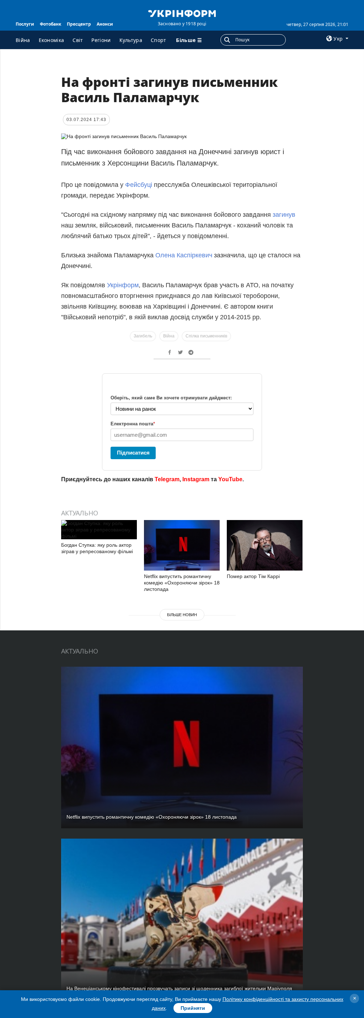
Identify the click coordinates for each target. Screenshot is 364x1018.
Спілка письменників (206, 336)
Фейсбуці (138, 184)
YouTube (230, 479)
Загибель (143, 336)
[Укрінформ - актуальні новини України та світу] (181, 13)
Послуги (25, 24)
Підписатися (133, 453)
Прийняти (193, 1008)
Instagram (195, 479)
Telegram (167, 479)
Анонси (105, 24)
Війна (23, 40)
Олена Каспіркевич (183, 255)
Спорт (158, 40)
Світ (78, 40)
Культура (130, 40)
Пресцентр (79, 24)
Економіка (51, 40)
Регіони (101, 40)
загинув (284, 214)
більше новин (182, 615)
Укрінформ (123, 285)
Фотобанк (50, 24)
